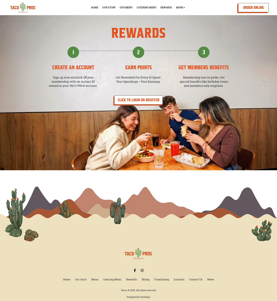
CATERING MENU (147, 7)
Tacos (124, 290)
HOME (94, 7)
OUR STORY (109, 7)
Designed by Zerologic (138, 296)
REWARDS (166, 7)
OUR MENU (126, 7)
